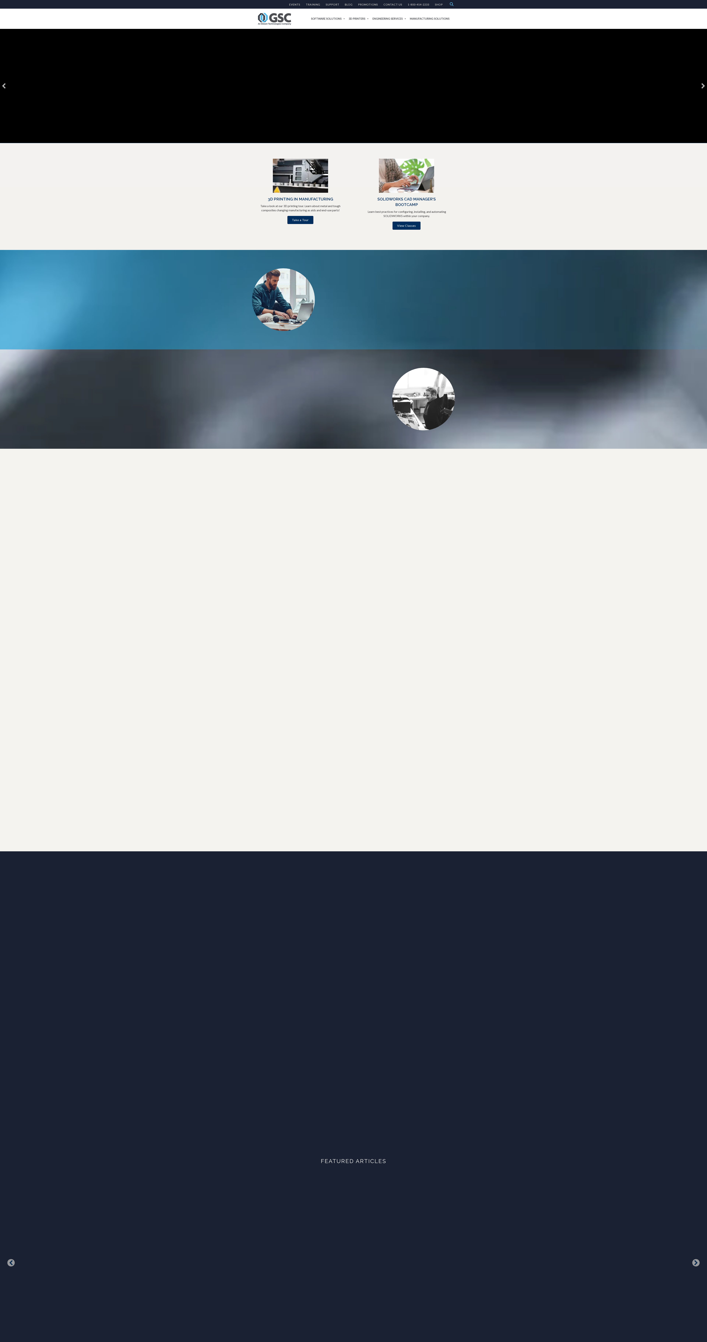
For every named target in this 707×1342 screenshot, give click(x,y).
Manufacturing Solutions (429, 18)
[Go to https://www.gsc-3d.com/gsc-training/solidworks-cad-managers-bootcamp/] (406, 189)
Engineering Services (387, 18)
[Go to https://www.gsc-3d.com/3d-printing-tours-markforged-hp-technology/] (300, 186)
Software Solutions (326, 18)
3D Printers (357, 18)
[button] (4, 86)
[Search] (450, 4)
